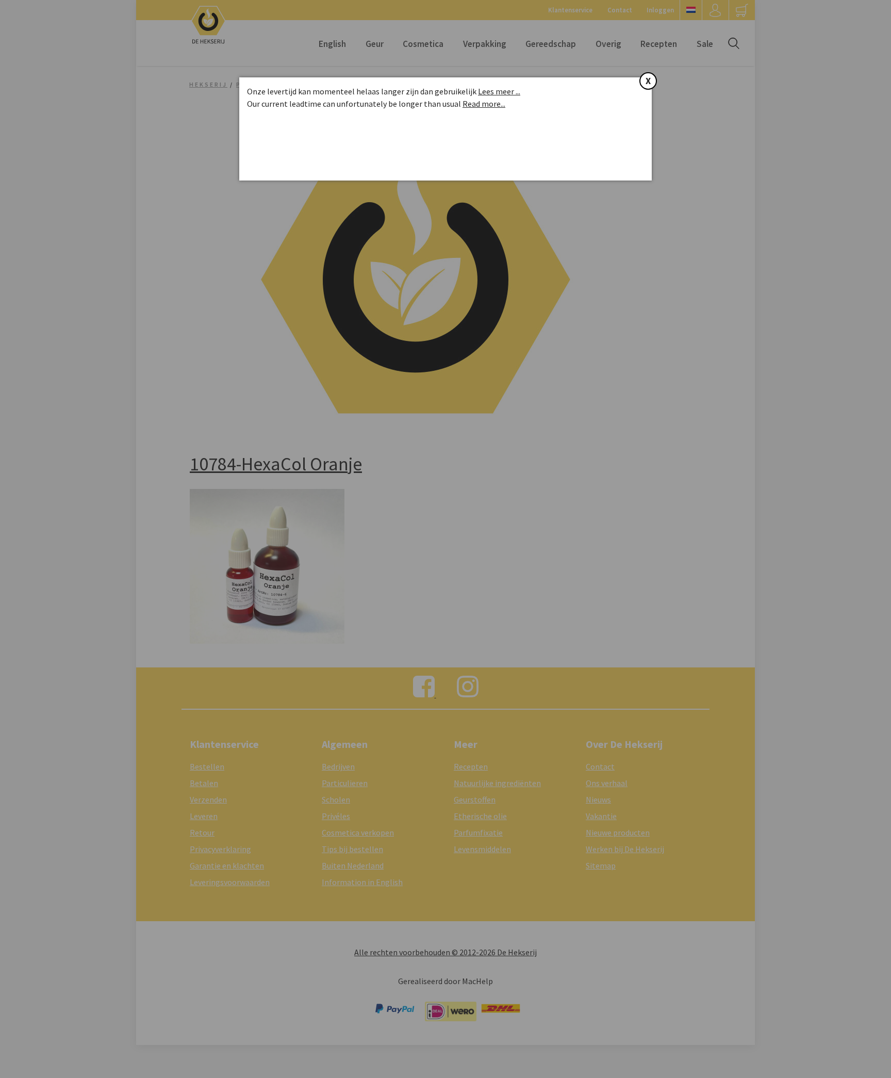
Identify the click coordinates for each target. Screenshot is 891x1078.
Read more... (484, 104)
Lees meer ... (499, 91)
